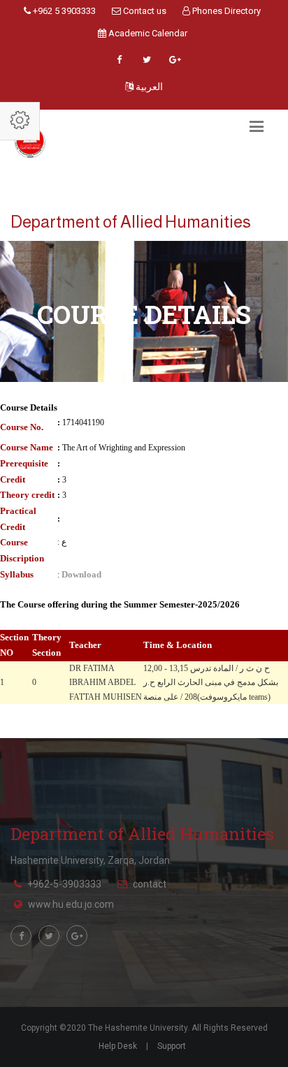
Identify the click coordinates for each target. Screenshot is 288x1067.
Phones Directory (225, 11)
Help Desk (118, 1046)
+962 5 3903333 (63, 11)
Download (81, 574)
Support (171, 1046)
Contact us (143, 11)
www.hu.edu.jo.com (71, 904)
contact (149, 884)
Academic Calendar (146, 33)
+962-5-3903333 (64, 884)
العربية (148, 86)
